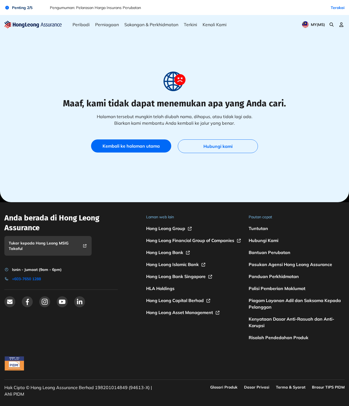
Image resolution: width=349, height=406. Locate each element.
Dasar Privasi (256, 387)
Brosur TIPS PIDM (328, 387)
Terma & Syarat (290, 387)
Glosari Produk (223, 387)
